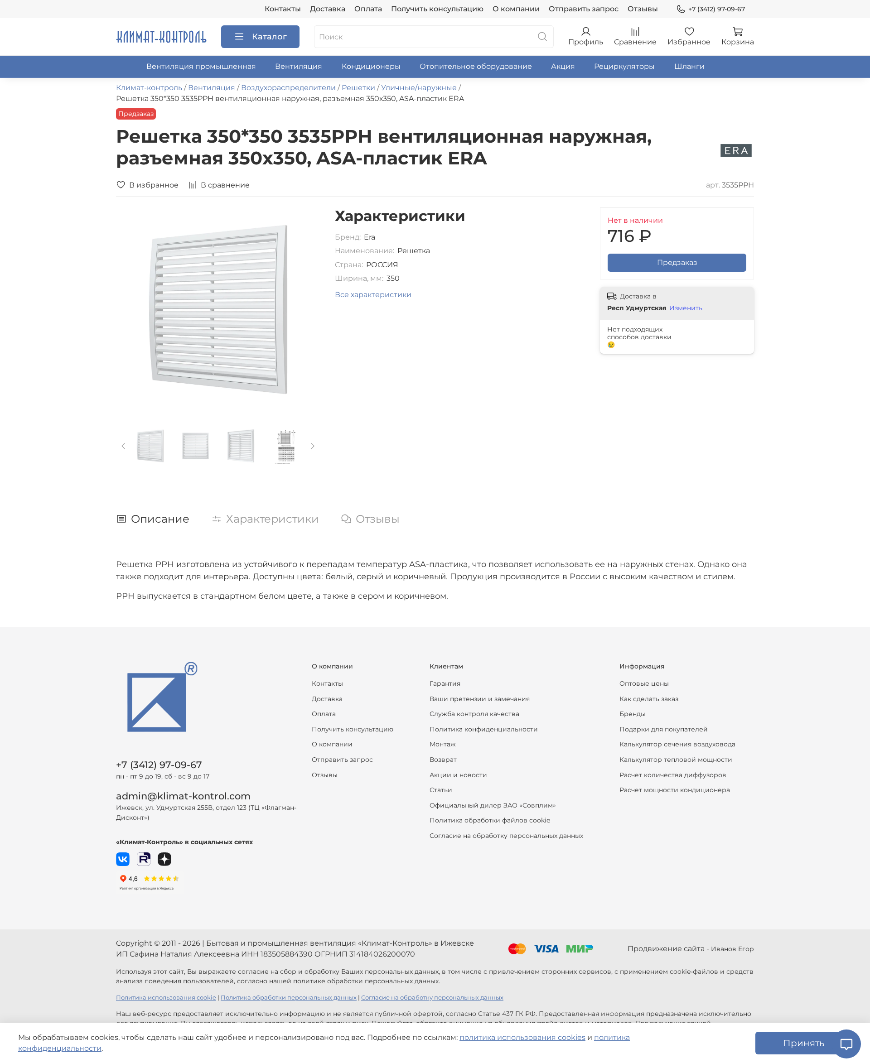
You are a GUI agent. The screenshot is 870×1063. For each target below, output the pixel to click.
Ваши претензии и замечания (480, 699)
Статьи (441, 790)
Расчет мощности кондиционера (674, 790)
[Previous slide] (130, 310)
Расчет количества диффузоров (672, 775)
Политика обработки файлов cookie (490, 820)
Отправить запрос (584, 9)
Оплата (368, 9)
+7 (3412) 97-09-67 (716, 9)
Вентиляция (298, 66)
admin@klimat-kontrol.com (183, 796)
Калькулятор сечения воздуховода (677, 744)
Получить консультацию (437, 9)
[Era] (736, 150)
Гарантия (445, 683)
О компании (516, 9)
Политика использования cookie (166, 997)
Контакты (283, 9)
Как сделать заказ (648, 699)
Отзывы (643, 9)
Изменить (685, 308)
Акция (563, 66)
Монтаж (443, 744)
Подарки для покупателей (663, 729)
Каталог (269, 37)
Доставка (327, 9)
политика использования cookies (522, 1037)
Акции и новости (458, 775)
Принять (803, 1043)
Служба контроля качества (474, 714)
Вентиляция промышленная (201, 66)
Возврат (443, 759)
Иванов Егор (732, 949)
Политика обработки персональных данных (289, 997)
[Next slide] (306, 310)
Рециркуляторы (624, 66)
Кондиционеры (371, 66)
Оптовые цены (644, 683)
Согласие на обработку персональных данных (506, 836)
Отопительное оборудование (476, 66)
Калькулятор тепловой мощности (675, 759)
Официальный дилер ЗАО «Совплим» (493, 805)
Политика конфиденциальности (484, 729)
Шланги (689, 66)
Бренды (632, 714)
